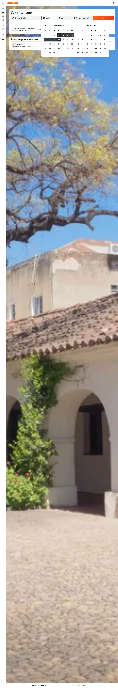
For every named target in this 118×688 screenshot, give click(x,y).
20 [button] (72, 44)
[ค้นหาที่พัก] (3, 12)
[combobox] (27, 18)
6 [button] (72, 35)
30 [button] (54, 53)
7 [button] (45, 39)
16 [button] (54, 44)
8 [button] (91, 39)
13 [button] (72, 39)
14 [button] (45, 44)
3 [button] (58, 35)
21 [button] (45, 48)
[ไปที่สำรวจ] (3, 25)
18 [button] (63, 44)
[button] (3, 3)
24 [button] (59, 48)
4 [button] (63, 35)
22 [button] (50, 48)
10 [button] (59, 39)
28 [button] (45, 53)
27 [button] (72, 48)
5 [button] (67, 35)
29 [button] (50, 53)
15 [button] (50, 44)
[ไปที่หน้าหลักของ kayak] (12, 3)
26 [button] (67, 48)
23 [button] (54, 48)
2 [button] (54, 35)
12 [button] (67, 39)
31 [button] (100, 53)
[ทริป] (3, 34)
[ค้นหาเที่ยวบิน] (3, 8)
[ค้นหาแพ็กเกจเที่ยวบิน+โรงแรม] (3, 20)
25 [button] (63, 48)
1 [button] (91, 35)
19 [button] (67, 44)
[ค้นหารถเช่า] (3, 16)
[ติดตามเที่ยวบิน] (3, 29)
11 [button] (63, 39)
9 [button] (54, 39)
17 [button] (58, 44)
